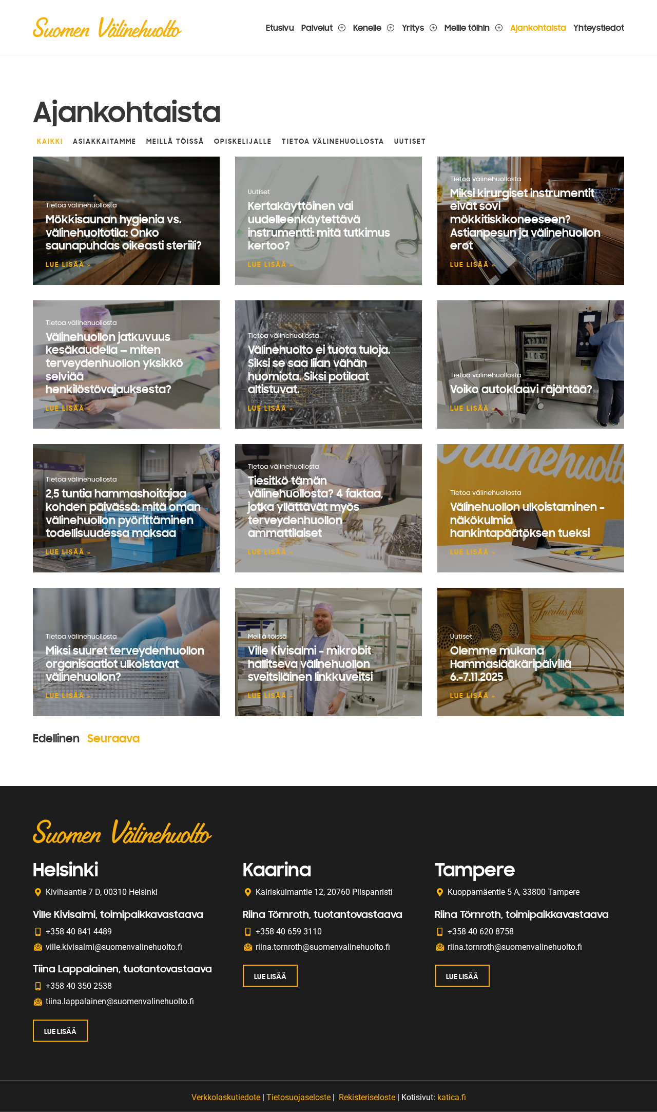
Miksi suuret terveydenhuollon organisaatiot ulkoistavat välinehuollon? (125, 663)
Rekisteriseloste (367, 1097)
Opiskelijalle (243, 141)
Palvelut (317, 27)
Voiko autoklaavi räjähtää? (521, 388)
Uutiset (410, 141)
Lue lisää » (68, 264)
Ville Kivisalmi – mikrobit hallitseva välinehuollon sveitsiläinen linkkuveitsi (310, 663)
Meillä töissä (175, 141)
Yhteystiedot (598, 27)
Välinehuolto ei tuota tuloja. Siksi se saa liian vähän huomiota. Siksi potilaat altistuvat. (319, 369)
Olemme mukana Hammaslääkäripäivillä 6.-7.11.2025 (510, 663)
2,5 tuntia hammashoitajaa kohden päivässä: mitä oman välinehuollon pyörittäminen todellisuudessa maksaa (123, 513)
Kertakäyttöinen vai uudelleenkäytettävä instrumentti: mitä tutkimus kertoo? (319, 225)
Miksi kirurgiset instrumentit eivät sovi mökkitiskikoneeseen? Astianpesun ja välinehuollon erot (525, 219)
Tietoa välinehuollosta (333, 141)
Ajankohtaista (538, 27)
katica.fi (451, 1097)
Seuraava (113, 738)
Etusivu (280, 27)
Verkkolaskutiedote (225, 1097)
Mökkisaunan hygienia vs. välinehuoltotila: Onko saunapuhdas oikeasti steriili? (124, 232)
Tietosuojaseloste (298, 1097)
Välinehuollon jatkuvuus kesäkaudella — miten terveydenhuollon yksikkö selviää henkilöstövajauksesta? (114, 362)
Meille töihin (467, 27)
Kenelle (367, 27)
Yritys (413, 27)
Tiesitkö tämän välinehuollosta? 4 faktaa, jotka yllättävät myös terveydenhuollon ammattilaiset (315, 506)
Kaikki (50, 141)
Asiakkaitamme (105, 141)
